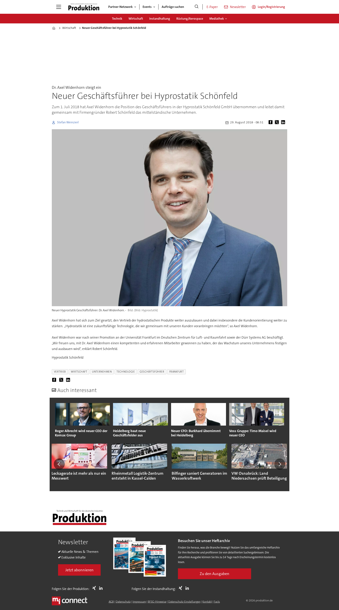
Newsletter (238, 7)
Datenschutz (123, 601)
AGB (111, 601)
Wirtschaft (135, 18)
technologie (126, 371)
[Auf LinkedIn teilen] (284, 122)
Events (147, 7)
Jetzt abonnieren (79, 569)
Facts (217, 601)
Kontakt (207, 601)
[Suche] (196, 7)
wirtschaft (79, 371)
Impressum (139, 601)
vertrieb (60, 371)
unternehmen (102, 371)
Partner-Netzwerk (120, 7)
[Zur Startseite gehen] (83, 7)
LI (102, 588)
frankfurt (176, 371)
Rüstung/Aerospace (189, 18)
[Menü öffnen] (58, 7)
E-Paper (212, 7)
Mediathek (216, 18)
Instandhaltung (159, 18)
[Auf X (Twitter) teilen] (278, 122)
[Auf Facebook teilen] (271, 122)
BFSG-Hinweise (157, 601)
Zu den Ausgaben (214, 573)
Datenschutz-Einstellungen (184, 601)
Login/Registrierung (271, 7)
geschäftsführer (152, 371)
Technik (117, 18)
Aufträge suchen (173, 7)
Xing (95, 588)
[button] (59, 464)
